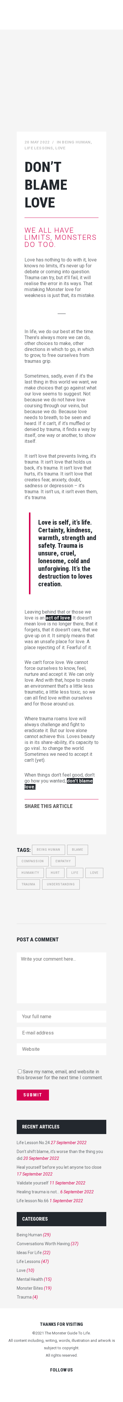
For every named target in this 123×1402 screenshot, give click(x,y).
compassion (32, 861)
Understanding (61, 884)
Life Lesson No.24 (33, 1142)
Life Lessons (38, 148)
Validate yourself (33, 1183)
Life (75, 872)
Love (60, 148)
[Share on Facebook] (27, 822)
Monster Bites (30, 1288)
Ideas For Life (29, 1252)
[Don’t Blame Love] (61, 87)
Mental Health (30, 1279)
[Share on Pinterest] (75, 822)
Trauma (28, 884)
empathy (63, 861)
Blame (77, 849)
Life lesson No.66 (33, 1200)
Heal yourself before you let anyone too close (59, 1167)
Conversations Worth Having (43, 1243)
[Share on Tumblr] (66, 822)
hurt (55, 872)
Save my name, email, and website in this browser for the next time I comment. (60, 1074)
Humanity (30, 872)
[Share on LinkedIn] (56, 822)
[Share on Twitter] (37, 822)
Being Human (76, 142)
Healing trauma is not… (38, 1191)
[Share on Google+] (47, 822)
